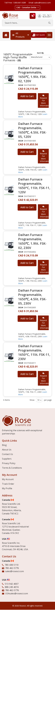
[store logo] (12, 15)
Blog (4, 445)
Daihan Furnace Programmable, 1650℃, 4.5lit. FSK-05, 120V (32, 130)
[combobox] (27, 23)
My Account (46, 17)
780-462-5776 (12, 568)
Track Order (8, 483)
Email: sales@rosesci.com (40, 2)
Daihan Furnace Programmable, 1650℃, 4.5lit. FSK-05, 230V (32, 296)
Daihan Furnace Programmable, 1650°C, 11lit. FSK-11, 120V (34, 185)
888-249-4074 (11, 587)
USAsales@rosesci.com (16, 593)
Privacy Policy (8, 463)
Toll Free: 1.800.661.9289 (15, 2)
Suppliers (6, 458)
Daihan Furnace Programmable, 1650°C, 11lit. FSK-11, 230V (34, 352)
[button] (27, 7)
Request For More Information (44, 102)
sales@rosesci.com (14, 571)
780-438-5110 (11, 564)
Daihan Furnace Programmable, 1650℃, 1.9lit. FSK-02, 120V (32, 74)
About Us (6, 449)
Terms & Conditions (12, 467)
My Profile (7, 488)
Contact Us (7, 454)
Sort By (40, 53)
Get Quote (40, 35)
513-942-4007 (11, 583)
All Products (20, 35)
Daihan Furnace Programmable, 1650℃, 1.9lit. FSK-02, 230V (32, 241)
